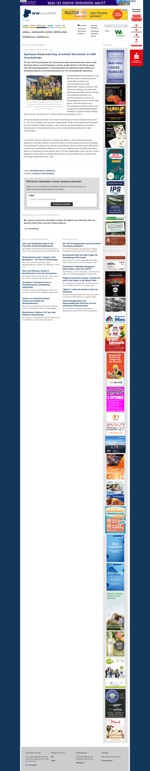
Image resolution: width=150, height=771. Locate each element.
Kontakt (93, 36)
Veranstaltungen (38, 31)
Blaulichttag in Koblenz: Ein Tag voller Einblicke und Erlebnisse (39, 313)
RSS (52, 757)
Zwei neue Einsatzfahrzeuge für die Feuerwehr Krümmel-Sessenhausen (37, 244)
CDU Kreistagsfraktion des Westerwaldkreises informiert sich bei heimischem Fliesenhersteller (79, 303)
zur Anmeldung (32, 228)
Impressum (94, 33)
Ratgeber (48, 31)
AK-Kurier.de (82, 29)
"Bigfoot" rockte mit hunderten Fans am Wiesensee (80, 290)
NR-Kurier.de (82, 31)
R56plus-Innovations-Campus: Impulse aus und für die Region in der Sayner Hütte (81, 279)
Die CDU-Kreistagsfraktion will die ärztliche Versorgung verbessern (82, 244)
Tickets (107, 31)
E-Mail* (31, 195)
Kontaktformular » (107, 760)
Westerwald (29, 36)
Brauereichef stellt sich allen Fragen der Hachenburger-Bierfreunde (80, 256)
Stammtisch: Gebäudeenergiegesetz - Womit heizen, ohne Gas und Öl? (79, 267)
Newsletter (81, 33)
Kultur (58, 26)
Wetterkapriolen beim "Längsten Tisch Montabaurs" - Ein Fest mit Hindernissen (40, 258)
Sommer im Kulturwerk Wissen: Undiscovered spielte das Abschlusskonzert (36, 301)
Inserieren (94, 25)
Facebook (83, 25)
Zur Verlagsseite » (32, 765)
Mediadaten (94, 28)
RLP (63, 26)
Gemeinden (57, 31)
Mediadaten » (80, 763)
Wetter (64, 31)
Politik (32, 26)
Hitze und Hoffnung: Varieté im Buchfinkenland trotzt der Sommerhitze (39, 272)
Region (26, 26)
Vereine (50, 26)
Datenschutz (95, 31)
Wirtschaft (41, 26)
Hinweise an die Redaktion (43, 173)
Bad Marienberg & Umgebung (43, 170)
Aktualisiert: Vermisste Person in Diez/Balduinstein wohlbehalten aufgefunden (36, 284)
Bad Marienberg (37, 45)
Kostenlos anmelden (61, 204)
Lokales (26, 31)
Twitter (53, 760)
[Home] (24, 20)
